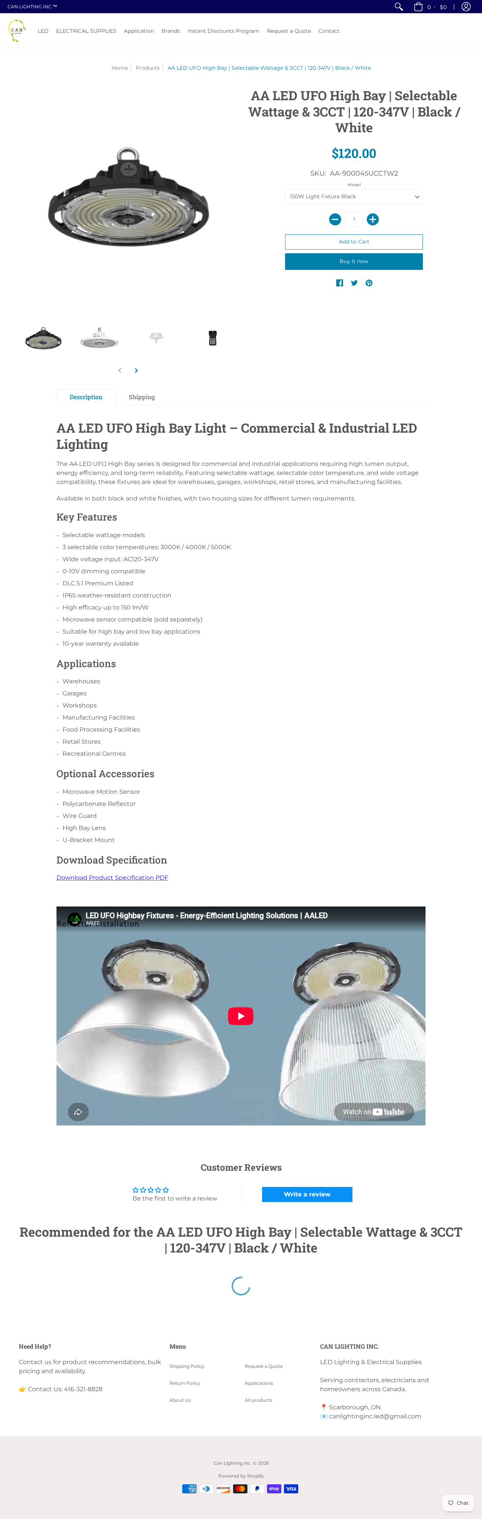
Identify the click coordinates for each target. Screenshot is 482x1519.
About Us (180, 1400)
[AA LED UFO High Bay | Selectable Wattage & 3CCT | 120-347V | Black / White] (43, 338)
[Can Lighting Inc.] (17, 31)
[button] (466, 6)
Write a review (307, 1194)
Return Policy (184, 1383)
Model (354, 184)
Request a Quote (264, 1366)
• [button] (437, 7)
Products (148, 67)
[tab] (86, 397)
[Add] (373, 219)
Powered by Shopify (241, 1476)
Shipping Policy (186, 1366)
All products (258, 1400)
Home (119, 67)
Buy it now (354, 261)
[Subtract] (335, 219)
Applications (259, 1383)
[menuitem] (399, 6)
